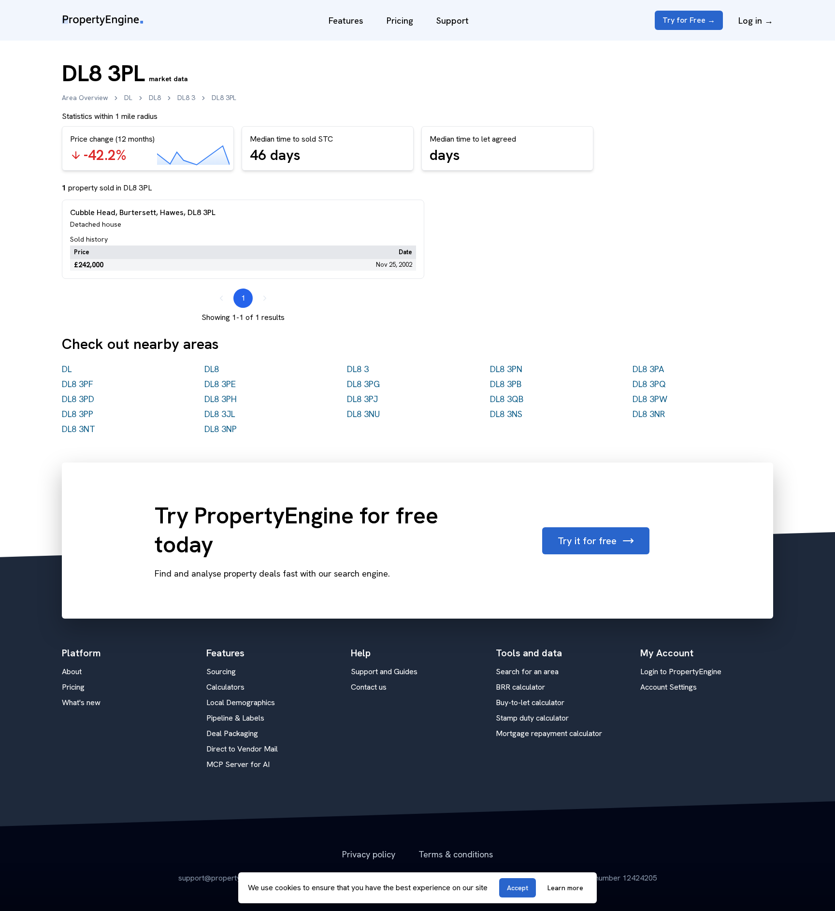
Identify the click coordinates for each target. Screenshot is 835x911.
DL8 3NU (363, 413)
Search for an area (527, 671)
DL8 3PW (650, 399)
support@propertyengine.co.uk (230, 878)
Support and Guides (384, 671)
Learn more (565, 887)
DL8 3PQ (649, 384)
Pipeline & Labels (235, 718)
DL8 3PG (363, 384)
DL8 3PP (77, 413)
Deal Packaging (232, 733)
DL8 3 (186, 97)
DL (128, 97)
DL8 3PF (77, 384)
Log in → (755, 20)
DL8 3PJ (362, 399)
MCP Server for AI (238, 764)
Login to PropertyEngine (680, 671)
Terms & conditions (455, 854)
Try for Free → (688, 20)
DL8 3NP (220, 428)
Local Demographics (240, 702)
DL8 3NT (78, 428)
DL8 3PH (220, 399)
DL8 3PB (505, 384)
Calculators (225, 687)
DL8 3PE (220, 384)
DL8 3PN (506, 369)
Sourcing (221, 671)
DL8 (155, 97)
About (72, 671)
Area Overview (85, 97)
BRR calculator (520, 687)
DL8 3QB (506, 399)
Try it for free (587, 541)
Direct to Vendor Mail (242, 749)
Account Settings (668, 687)
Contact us (369, 687)
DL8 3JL (219, 413)
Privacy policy (368, 854)
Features (346, 20)
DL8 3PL (224, 97)
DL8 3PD (78, 399)
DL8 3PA (648, 369)
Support (452, 20)
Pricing (400, 20)
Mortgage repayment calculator (549, 733)
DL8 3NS (506, 413)
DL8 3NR (649, 413)
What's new (81, 702)
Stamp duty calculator (532, 718)
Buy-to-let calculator (530, 702)
